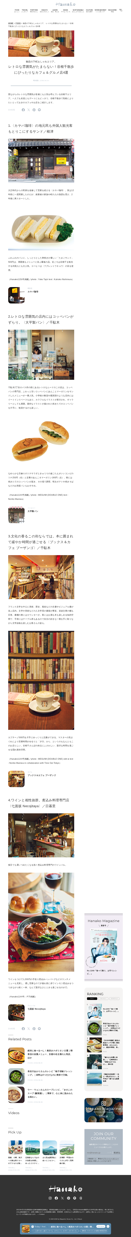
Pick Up (14, 1132)
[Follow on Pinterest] (69, 1198)
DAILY (92, 998)
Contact (42, 1214)
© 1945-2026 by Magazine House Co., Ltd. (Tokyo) (65, 1219)
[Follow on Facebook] (56, 1198)
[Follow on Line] (75, 1198)
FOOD (18, 23)
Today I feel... (41, 1227)
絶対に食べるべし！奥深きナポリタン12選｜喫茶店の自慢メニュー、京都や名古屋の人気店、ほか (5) (72, 1227)
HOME (10, 23)
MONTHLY (114, 998)
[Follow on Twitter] (62, 1198)
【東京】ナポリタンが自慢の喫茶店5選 (81, 1231)
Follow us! (103, 1116)
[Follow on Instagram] (50, 1198)
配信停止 (117, 1152)
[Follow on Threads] (81, 1198)
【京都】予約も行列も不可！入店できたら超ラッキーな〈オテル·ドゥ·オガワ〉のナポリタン (33, 1231)
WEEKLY (103, 998)
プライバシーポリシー (111, 1159)
